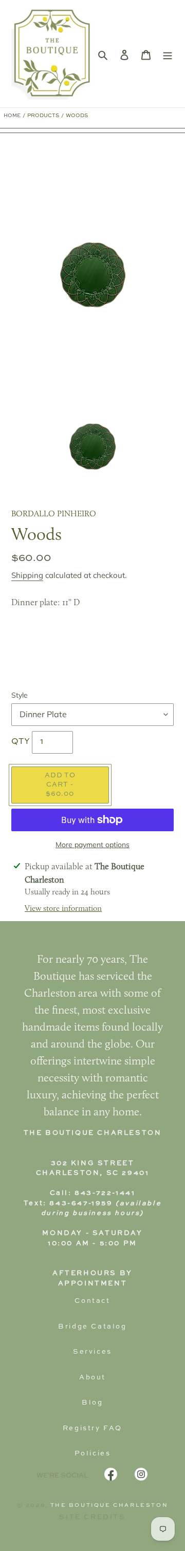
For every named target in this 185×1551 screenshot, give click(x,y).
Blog (92, 1402)
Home (12, 115)
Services (92, 1352)
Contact (92, 1301)
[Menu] (167, 54)
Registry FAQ (92, 1428)
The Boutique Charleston (109, 1505)
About (92, 1377)
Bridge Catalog (92, 1326)
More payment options (92, 844)
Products (43, 115)
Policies (93, 1453)
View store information (63, 909)
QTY (20, 742)
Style (19, 695)
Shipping (27, 575)
